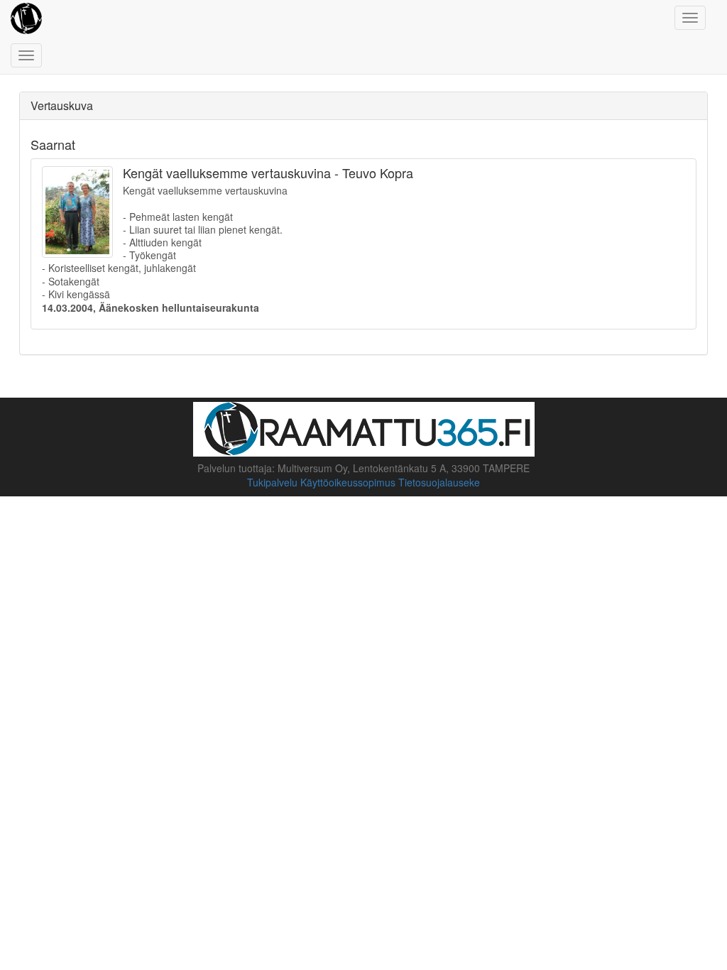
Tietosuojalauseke (439, 482)
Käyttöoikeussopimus (347, 482)
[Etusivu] (26, 18)
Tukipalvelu (272, 482)
